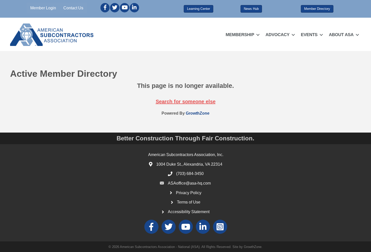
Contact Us (73, 8)
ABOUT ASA (341, 34)
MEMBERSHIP (240, 34)
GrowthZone (197, 113)
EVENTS (309, 34)
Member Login (43, 8)
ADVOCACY (277, 34)
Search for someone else (186, 101)
